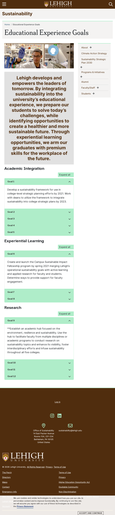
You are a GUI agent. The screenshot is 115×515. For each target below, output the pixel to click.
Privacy (49, 467)
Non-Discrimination (67, 491)
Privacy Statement (25, 506)
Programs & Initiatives (93, 72)
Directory (6, 477)
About (85, 47)
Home (7, 24)
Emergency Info (9, 491)
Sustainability (17, 13)
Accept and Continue (90, 513)
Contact (6, 487)
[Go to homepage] (57, 457)
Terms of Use (60, 467)
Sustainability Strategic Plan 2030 (93, 61)
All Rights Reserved (36, 467)
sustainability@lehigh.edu (70, 427)
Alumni (89, 81)
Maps (4, 482)
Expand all (64, 174)
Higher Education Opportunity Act (74, 482)
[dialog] (57, 505)
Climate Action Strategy (94, 53)
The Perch (7, 472)
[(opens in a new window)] (58, 4)
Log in (57, 402)
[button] (110, 4)
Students (86, 93)
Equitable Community (68, 487)
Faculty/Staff (88, 87)
